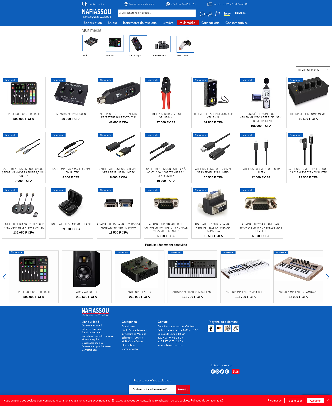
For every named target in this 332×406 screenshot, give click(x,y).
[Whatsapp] (227, 371)
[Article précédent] (4, 276)
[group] (166, 276)
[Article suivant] (327, 276)
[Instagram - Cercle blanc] (217, 371)
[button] (202, 14)
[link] (217, 13)
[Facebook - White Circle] (213, 371)
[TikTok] (222, 371)
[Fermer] (328, 400)
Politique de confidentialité (207, 400)
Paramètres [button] (275, 400)
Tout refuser (294, 401)
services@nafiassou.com (170, 345)
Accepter (315, 401)
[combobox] (313, 69)
